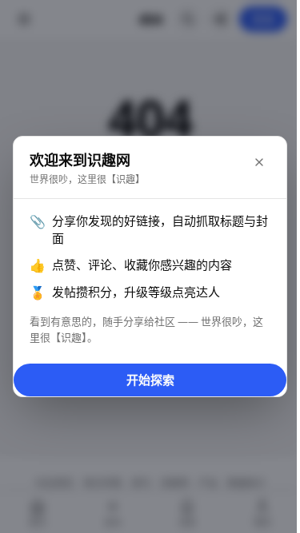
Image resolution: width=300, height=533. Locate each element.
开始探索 (150, 380)
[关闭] (259, 162)
